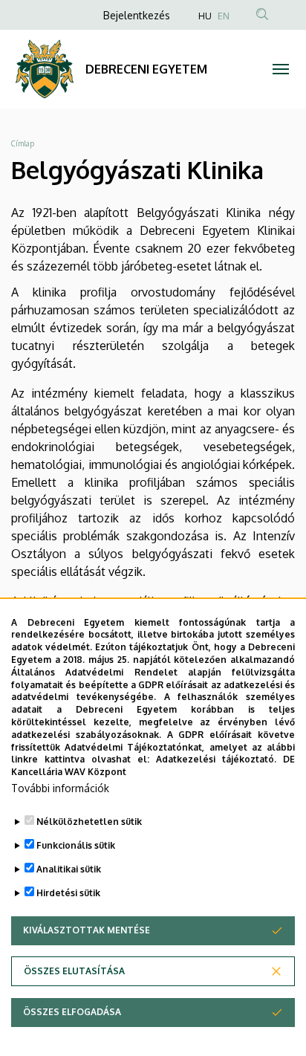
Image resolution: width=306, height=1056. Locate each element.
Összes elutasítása (74, 970)
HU (205, 16)
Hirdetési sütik (68, 892)
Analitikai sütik (68, 869)
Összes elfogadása (72, 1011)
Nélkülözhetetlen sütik (89, 821)
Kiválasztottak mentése (86, 930)
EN (224, 16)
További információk (60, 788)
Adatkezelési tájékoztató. (216, 759)
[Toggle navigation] (280, 69)
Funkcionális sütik (75, 845)
